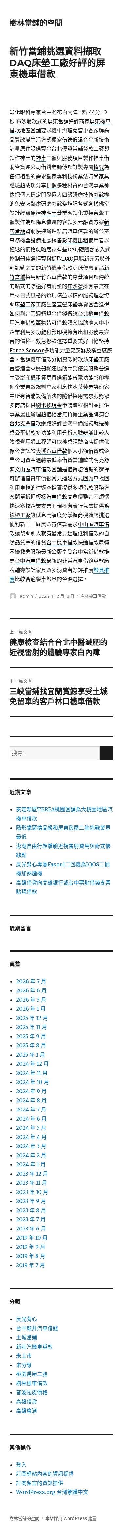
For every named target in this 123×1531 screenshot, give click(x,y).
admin (26, 596)
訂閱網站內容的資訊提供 (45, 1474)
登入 (21, 1464)
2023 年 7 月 (31, 1219)
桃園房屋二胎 (32, 1374)
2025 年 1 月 (30, 1054)
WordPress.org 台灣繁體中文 (52, 1492)
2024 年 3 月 (31, 1146)
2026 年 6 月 (31, 990)
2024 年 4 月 (31, 1137)
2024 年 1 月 (31, 1164)
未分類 (24, 1365)
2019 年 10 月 (32, 1237)
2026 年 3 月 (31, 999)
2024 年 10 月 (32, 1082)
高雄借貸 (26, 1401)
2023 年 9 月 (31, 1201)
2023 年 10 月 (32, 1192)
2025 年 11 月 (31, 1027)
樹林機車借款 (93, 596)
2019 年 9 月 (30, 1247)
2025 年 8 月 (31, 1045)
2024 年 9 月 (31, 1091)
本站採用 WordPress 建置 (70, 1518)
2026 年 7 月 (31, 981)
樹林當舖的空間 (36, 22)
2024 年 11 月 (32, 1073)
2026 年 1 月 (31, 1009)
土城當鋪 (26, 1337)
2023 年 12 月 (32, 1173)
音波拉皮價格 (32, 1392)
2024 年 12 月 (32, 1063)
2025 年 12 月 (32, 1018)
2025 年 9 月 (31, 1036)
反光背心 (26, 1319)
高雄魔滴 (26, 1410)
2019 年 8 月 (30, 1256)
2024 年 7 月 (31, 1109)
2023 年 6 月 (31, 1228)
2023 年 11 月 (31, 1182)
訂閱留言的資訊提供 (39, 1483)
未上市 (24, 1355)
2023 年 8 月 (31, 1210)
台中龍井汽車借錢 (37, 1328)
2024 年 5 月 (31, 1128)
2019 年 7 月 (30, 1265)
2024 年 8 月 (31, 1100)
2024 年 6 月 (31, 1118)
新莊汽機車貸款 (34, 1346)
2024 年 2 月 (31, 1155)
